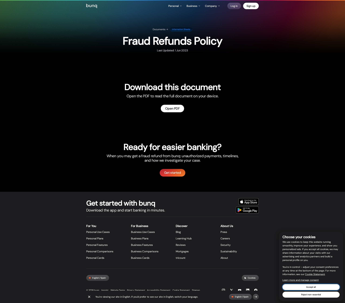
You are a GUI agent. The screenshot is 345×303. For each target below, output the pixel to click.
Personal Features (97, 245)
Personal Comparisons (99, 251)
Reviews (181, 245)
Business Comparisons (144, 251)
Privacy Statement (136, 290)
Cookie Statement (181, 290)
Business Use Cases (143, 232)
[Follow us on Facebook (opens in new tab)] (256, 290)
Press (223, 232)
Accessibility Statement (158, 290)
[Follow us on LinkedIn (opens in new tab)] (248, 290)
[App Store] (249, 201)
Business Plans (140, 238)
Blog (178, 232)
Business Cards (140, 258)
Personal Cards (95, 258)
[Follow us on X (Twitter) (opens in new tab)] (231, 290)
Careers (225, 238)
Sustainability (228, 251)
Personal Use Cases (98, 232)
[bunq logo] (91, 6)
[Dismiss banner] (89, 297)
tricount (180, 258)
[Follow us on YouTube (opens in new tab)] (240, 290)
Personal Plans (94, 238)
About (224, 258)
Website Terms (118, 290)
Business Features (142, 245)
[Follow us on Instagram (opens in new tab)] (223, 290)
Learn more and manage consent (300, 280)
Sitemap (196, 290)
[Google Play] (247, 210)
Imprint (104, 290)
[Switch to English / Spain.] (256, 297)
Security (225, 245)
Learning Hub (184, 238)
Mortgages (182, 251)
